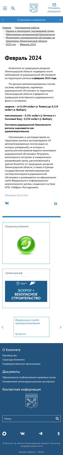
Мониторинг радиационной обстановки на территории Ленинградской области (30, 39)
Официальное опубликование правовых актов (29, 377)
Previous (2, 327)
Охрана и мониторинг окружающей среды (30, 31)
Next (60, 327)
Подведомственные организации (21, 363)
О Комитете (11, 349)
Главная (6, 27)
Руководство (9, 355)
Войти (41, 451)
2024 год (11, 44)
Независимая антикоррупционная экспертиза (28, 381)
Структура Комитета (13, 359)
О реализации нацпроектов (31, 19)
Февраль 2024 (28, 44)
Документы (11, 371)
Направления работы (27, 27)
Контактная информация (21, 389)
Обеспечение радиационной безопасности (30, 34)
